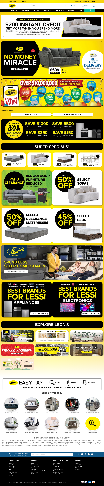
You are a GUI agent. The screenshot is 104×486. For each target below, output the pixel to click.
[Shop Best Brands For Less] (27, 299)
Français (93, 1)
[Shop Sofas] (77, 188)
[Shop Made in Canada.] (17, 350)
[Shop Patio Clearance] (27, 188)
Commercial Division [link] (58, 469)
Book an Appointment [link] (14, 468)
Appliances (47, 10)
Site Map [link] (11, 475)
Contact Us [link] (86, 1)
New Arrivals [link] (12, 474)
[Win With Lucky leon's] (52, 92)
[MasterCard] (93, 482)
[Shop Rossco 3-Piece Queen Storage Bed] (65, 159)
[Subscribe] (71, 454)
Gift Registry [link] (78, 466)
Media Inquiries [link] (57, 474)
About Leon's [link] (56, 463)
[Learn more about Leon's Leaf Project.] (17, 364)
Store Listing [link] (12, 466)
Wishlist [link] (77, 468)
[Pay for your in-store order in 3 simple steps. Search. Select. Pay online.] (52, 384)
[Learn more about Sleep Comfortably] (52, 262)
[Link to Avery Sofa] (61, 58)
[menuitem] (89, 10)
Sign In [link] (77, 463)
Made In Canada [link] (13, 472)
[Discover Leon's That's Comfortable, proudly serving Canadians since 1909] (17, 336)
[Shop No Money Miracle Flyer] (19, 58)
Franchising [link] (56, 471)
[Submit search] (66, 5)
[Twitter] (78, 454)
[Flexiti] (82, 482)
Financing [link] (33, 468)
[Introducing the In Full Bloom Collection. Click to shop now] (86, 336)
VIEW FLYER (30, 114)
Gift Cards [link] (33, 474)
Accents (36, 10)
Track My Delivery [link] (35, 465)
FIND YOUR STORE (71, 114)
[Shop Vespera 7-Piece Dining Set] (90, 159)
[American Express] (89, 482)
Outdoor (71, 10)
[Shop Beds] (77, 225)
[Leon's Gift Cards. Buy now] (52, 350)
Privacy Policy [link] (56, 466)
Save (80, 10)
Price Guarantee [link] (35, 466)
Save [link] (10, 471)
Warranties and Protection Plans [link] (39, 471)
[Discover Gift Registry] (52, 336)
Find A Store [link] (78, 1)
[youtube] (92, 454)
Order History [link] (78, 465)
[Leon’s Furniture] (12, 6)
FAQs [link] (10, 469)
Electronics (60, 10)
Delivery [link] (33, 463)
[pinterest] (88, 454)
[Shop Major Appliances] (52, 129)
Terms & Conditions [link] (58, 472)
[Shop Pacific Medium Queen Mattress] (14, 159)
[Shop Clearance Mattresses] (27, 225)
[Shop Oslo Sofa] (39, 159)
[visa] (85, 482)
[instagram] (85, 454)
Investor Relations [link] (57, 468)
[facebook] (82, 454)
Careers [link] (55, 465)
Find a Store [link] (12, 465)
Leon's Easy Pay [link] (35, 472)
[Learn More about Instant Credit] (52, 27)
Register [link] (77, 469)
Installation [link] (33, 469)
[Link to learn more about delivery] (93, 58)
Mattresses (25, 10)
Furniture (14, 10)
